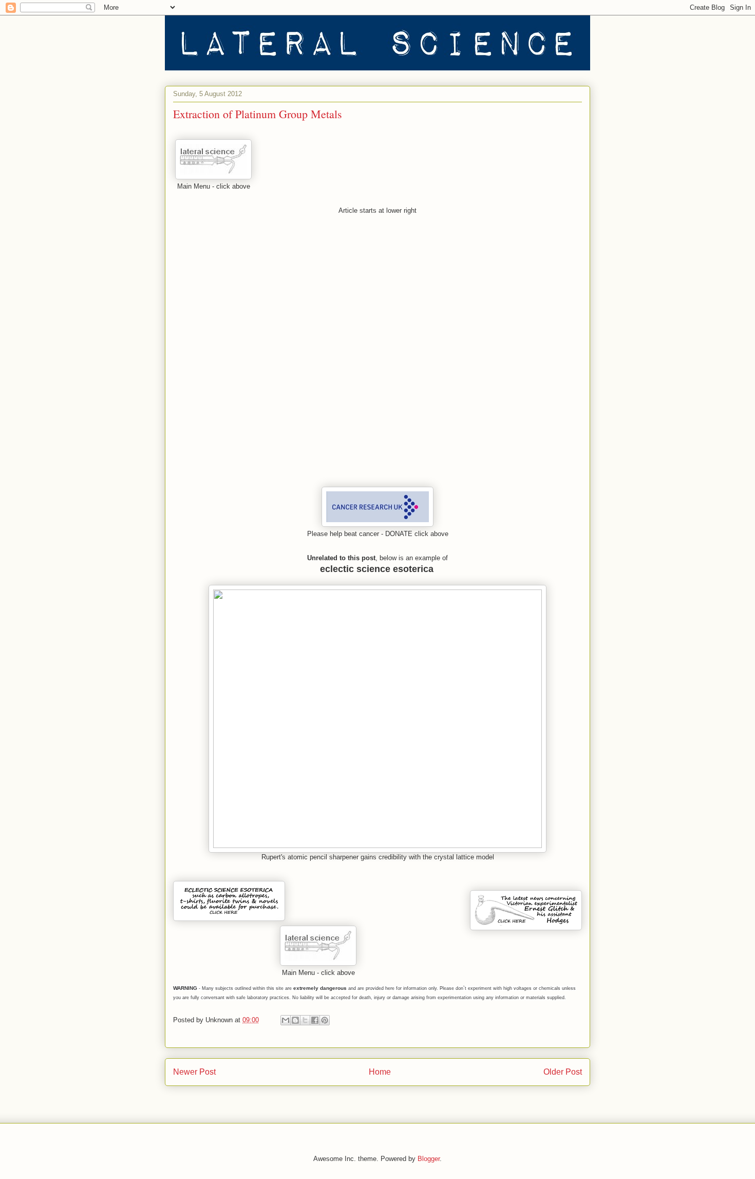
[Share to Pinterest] (324, 1020)
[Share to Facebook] (315, 1020)
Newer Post (194, 1071)
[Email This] (285, 1020)
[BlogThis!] (295, 1020)
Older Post (562, 1071)
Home (380, 1071)
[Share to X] (305, 1020)
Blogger (429, 1159)
